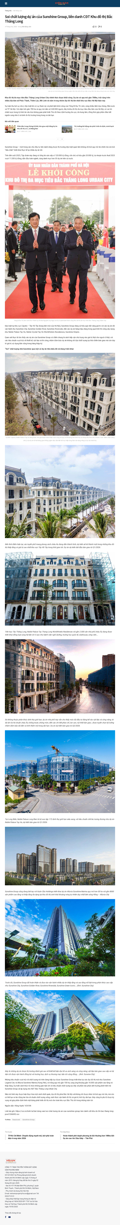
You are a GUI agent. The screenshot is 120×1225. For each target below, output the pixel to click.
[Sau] (62, 139)
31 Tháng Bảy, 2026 (24, 131)
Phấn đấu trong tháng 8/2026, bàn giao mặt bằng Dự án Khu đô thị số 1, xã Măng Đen (37, 127)
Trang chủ (8, 11)
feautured (16, 1120)
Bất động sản (17, 11)
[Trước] (58, 139)
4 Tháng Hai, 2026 (11, 27)
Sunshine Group (28, 1120)
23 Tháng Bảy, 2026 (81, 129)
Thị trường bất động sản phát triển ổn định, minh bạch (94, 126)
